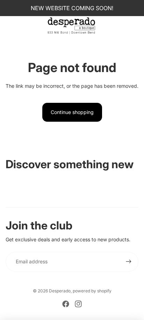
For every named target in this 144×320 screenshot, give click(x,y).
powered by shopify (92, 290)
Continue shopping (72, 112)
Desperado (60, 290)
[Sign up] (128, 261)
